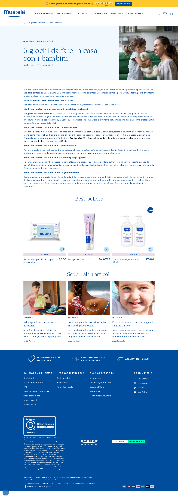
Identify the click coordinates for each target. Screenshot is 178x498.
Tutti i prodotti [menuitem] (64, 378)
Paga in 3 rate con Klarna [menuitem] (36, 391)
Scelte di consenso (31, 483)
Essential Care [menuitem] (97, 387)
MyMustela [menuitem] (95, 378)
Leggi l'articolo (29, 341)
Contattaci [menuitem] (28, 378)
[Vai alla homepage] (24, 23)
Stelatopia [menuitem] (95, 391)
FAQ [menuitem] (25, 387)
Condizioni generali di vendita (83, 483)
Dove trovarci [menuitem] (30, 400)
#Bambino (28, 318)
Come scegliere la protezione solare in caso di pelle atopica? (87, 324)
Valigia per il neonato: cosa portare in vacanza (42, 324)
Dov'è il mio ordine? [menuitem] (33, 382)
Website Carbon (136, 441)
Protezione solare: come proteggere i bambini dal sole (132, 324)
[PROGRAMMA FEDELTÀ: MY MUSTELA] (31, 359)
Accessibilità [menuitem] (29, 404)
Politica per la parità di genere (39, 487)
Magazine (116, 13)
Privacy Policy (48, 483)
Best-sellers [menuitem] (63, 382)
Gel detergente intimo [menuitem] (101, 382)
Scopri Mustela (135, 13)
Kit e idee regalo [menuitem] (65, 387)
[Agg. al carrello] (62, 249)
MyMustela (101, 13)
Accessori (83, 13)
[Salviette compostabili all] (44, 231)
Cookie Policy (62, 483)
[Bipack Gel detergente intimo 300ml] (133, 260)
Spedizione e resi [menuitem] (32, 396)
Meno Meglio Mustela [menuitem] (100, 396)
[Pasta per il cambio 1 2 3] (89, 231)
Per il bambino (43, 13)
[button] (14, 13)
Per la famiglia (64, 13)
